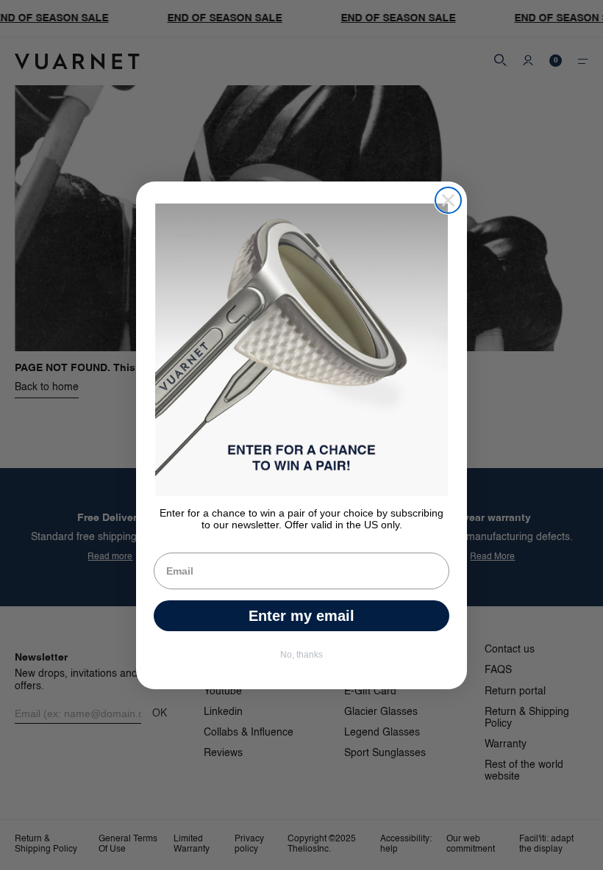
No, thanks (301, 655)
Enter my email (301, 616)
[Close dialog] (448, 200)
